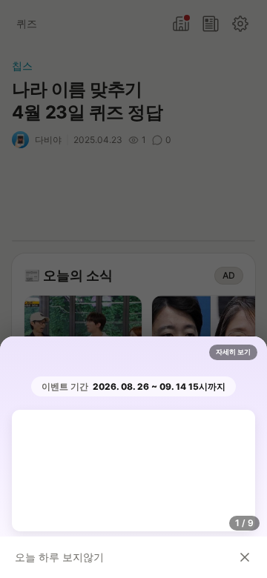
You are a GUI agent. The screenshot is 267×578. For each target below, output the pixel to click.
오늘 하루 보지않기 (59, 557)
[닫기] (244, 557)
